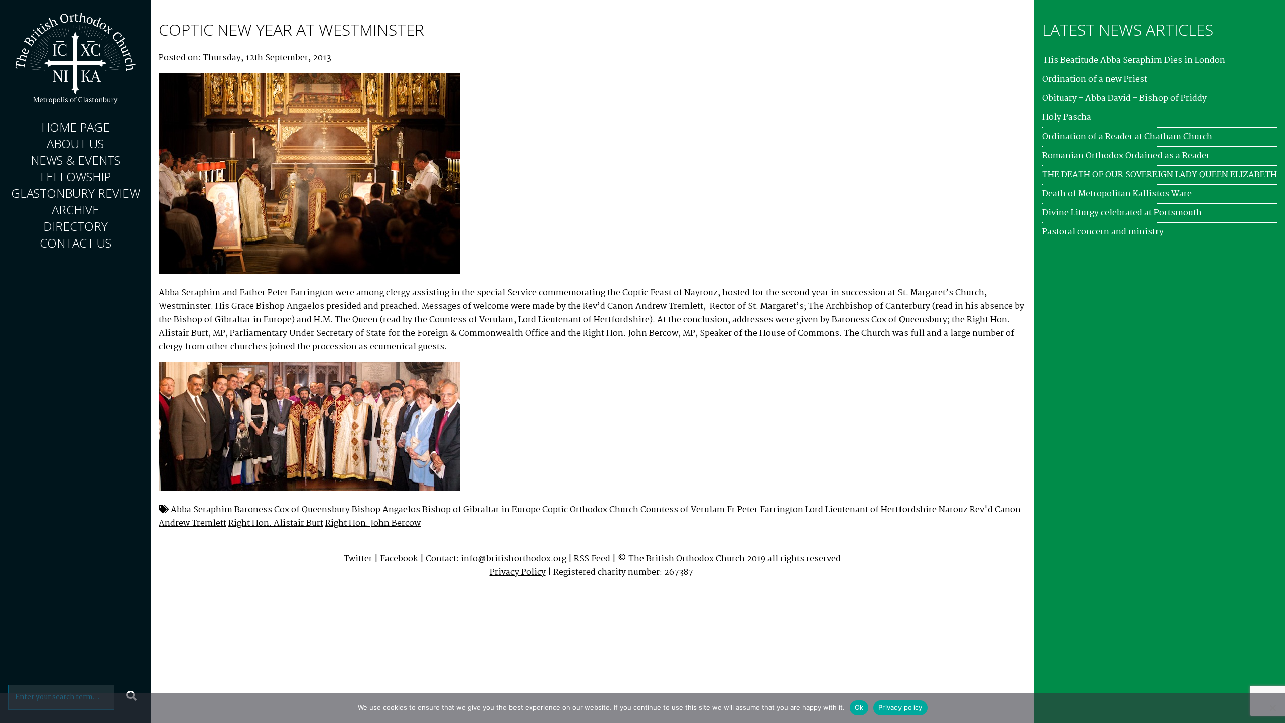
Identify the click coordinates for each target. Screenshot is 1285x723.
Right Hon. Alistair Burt (275, 523)
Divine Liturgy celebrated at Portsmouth (1122, 213)
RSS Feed (592, 559)
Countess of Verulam (682, 510)
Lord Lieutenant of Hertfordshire (871, 510)
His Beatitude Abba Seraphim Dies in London (1133, 60)
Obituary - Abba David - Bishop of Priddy (1124, 98)
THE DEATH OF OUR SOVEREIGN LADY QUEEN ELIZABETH (1159, 175)
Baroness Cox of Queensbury (292, 510)
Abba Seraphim (201, 510)
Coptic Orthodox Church (590, 510)
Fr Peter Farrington (765, 510)
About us (75, 143)
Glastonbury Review (75, 193)
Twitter (358, 559)
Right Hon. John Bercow (373, 523)
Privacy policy (900, 707)
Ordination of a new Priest (1094, 79)
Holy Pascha (1066, 118)
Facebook (399, 559)
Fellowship (75, 176)
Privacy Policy (518, 572)
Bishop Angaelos (386, 510)
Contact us (75, 242)
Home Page (75, 126)
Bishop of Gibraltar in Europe (481, 510)
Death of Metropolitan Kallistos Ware (1117, 194)
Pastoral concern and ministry (1103, 232)
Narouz (953, 510)
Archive (75, 209)
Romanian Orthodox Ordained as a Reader (1126, 156)
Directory (75, 226)
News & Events (75, 160)
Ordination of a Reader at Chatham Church (1127, 137)
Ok (859, 707)
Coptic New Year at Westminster (291, 29)
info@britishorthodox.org (513, 559)
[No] (1272, 708)
